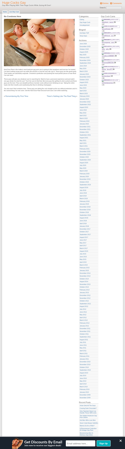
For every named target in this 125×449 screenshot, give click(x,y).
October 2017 (84, 232)
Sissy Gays (83, 36)
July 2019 (83, 190)
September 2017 (85, 234)
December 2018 (85, 207)
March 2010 (84, 387)
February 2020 (84, 174)
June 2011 (83, 345)
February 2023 (84, 96)
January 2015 (84, 270)
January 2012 (84, 326)
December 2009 (85, 395)
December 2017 (85, 229)
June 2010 (83, 378)
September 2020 (85, 160)
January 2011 (84, 359)
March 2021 (84, 146)
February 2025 (84, 57)
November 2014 (85, 276)
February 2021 (84, 149)
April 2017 (83, 245)
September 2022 (85, 104)
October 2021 (84, 132)
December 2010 (85, 362)
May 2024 (83, 68)
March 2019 (84, 198)
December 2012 (85, 295)
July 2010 (83, 375)
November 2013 (85, 284)
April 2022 (83, 115)
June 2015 (83, 257)
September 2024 (85, 63)
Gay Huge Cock (85, 22)
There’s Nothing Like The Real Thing (61, 96)
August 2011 (84, 340)
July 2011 (83, 342)
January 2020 (84, 176)
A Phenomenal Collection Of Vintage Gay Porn (88, 429)
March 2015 (84, 265)
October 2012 (84, 301)
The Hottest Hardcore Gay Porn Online (88, 416)
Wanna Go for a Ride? (87, 426)
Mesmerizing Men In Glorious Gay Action (86, 434)
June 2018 (83, 221)
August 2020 (84, 163)
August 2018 (84, 218)
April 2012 (83, 317)
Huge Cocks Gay (14, 3)
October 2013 (84, 287)
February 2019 (84, 201)
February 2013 (84, 290)
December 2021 (85, 127)
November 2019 (85, 179)
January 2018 (84, 226)
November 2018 (85, 210)
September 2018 (85, 215)
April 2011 (83, 351)
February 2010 (84, 389)
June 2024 (83, 66)
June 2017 (83, 240)
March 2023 (84, 93)
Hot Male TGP (84, 33)
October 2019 (84, 182)
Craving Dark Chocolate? (88, 408)
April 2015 (83, 262)
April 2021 (83, 143)
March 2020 (84, 171)
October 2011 (84, 334)
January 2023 (84, 99)
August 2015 (84, 251)
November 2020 (85, 154)
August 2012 (84, 306)
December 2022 (85, 102)
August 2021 (84, 138)
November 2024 (85, 60)
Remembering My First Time (16, 96)
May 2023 (83, 88)
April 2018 (83, 223)
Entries (105, 3)
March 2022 (84, 118)
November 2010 (85, 364)
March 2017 (84, 248)
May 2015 (83, 259)
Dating (82, 19)
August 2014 (84, 281)
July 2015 (83, 254)
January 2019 (84, 204)
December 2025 (85, 46)
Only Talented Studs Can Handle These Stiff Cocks (88, 412)
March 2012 (84, 320)
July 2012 (83, 309)
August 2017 (84, 237)
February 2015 (84, 268)
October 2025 (84, 49)
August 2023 (84, 82)
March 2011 (84, 353)
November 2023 (85, 77)
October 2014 (84, 279)
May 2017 (83, 243)
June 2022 (83, 110)
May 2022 (83, 113)
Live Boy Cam (14, 12)
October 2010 (84, 367)
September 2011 (85, 337)
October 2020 (84, 157)
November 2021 (85, 129)
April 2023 (83, 91)
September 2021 (85, 135)
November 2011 (85, 331)
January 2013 (84, 292)
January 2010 (84, 392)
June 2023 (83, 85)
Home (5, 12)
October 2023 (84, 80)
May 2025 (83, 55)
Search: (103, 8)
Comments (117, 3)
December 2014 (85, 273)
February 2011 (84, 356)
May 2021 (83, 140)
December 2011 (85, 328)
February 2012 (84, 323)
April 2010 (83, 384)
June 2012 (83, 312)
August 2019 (84, 187)
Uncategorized (84, 25)
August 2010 (84, 373)
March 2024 (84, 71)
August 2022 (84, 107)
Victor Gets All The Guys (88, 405)
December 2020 (85, 151)
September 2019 (85, 185)
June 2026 (83, 44)
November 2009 (85, 398)
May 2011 (83, 348)
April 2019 (83, 196)
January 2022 (84, 124)
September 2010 (85, 370)
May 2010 (83, 381)
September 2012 (85, 304)
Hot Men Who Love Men (88, 420)
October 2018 (84, 212)
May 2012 (83, 315)
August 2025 (84, 52)
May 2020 (83, 168)
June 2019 (83, 193)
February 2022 (84, 121)
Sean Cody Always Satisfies (89, 423)
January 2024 (84, 74)
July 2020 (83, 165)
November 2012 (85, 298)
